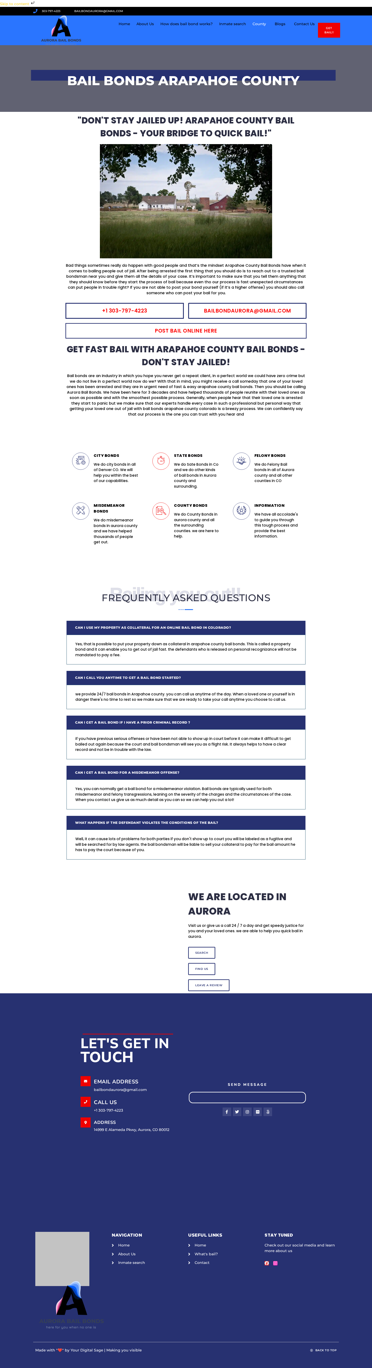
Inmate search (232, 24)
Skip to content (15, 4)
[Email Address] (86, 1081)
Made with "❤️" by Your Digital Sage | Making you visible (88, 1350)
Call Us (105, 1102)
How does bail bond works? (186, 24)
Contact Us (304, 24)
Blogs (280, 24)
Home (124, 24)
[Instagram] (275, 1263)
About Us (145, 24)
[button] (260, 24)
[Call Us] (86, 1102)
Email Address (116, 1081)
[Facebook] (267, 1263)
